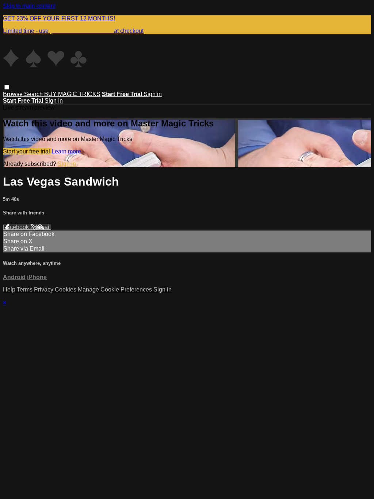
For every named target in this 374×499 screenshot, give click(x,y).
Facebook (16, 227)
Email (43, 227)
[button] (6, 87)
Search (34, 94)
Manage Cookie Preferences (115, 289)
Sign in (153, 94)
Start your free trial (27, 151)
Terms (25, 289)
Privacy (44, 289)
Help (10, 289)
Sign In (54, 101)
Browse (13, 94)
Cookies (66, 289)
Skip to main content (29, 6)
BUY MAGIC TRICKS (72, 94)
